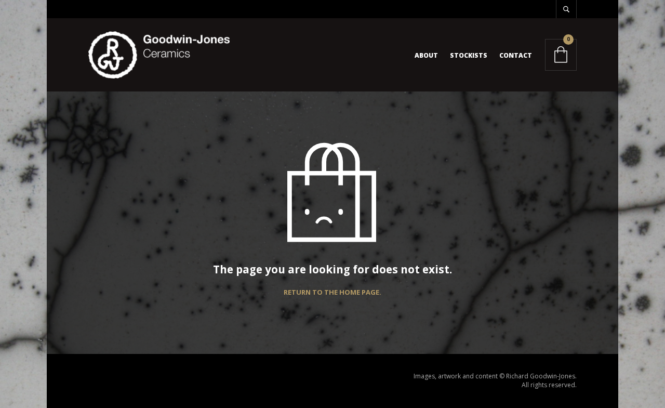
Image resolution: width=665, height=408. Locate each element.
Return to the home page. (332, 292)
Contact (515, 55)
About (426, 55)
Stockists (468, 55)
